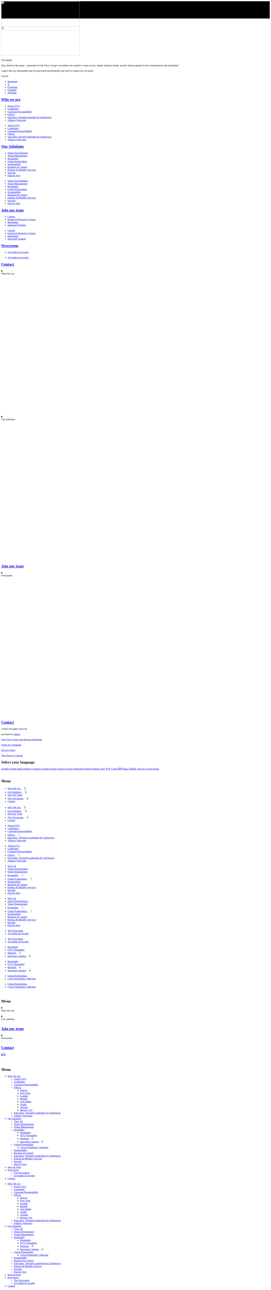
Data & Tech (14, 175)
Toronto (24, 1107)
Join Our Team (15, 795)
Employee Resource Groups (21, 219)
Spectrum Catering (17, 956)
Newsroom (9, 246)
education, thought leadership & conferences (29, 117)
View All (18, 1121)
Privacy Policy (8, 750)
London (24, 1096)
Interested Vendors (17, 225)
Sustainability (14, 164)
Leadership (13, 109)
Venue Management (17, 155)
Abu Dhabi (25, 1101)
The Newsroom (16, 798)
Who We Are (14, 788)
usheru (17, 734)
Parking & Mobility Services (22, 170)
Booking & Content (17, 167)
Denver (23, 1090)
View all (12, 866)
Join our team (12, 210)
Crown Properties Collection (22, 978)
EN (3, 1054)
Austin (23, 1104)
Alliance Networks (17, 120)
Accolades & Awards (18, 252)
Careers (11, 216)
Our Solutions (12, 146)
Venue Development (18, 153)
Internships (13, 222)
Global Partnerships (17, 161)
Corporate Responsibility (20, 111)
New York (25, 1093)
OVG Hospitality (16, 949)
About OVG (14, 106)
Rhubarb (12, 953)
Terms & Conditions (11, 745)
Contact (7, 264)
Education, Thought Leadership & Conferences (31, 837)
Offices (11, 114)
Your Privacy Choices (12, 755)
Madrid (23, 1098)
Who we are (11, 99)
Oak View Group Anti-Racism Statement (21, 739)
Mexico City (26, 1110)
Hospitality (13, 158)
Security (12, 172)
